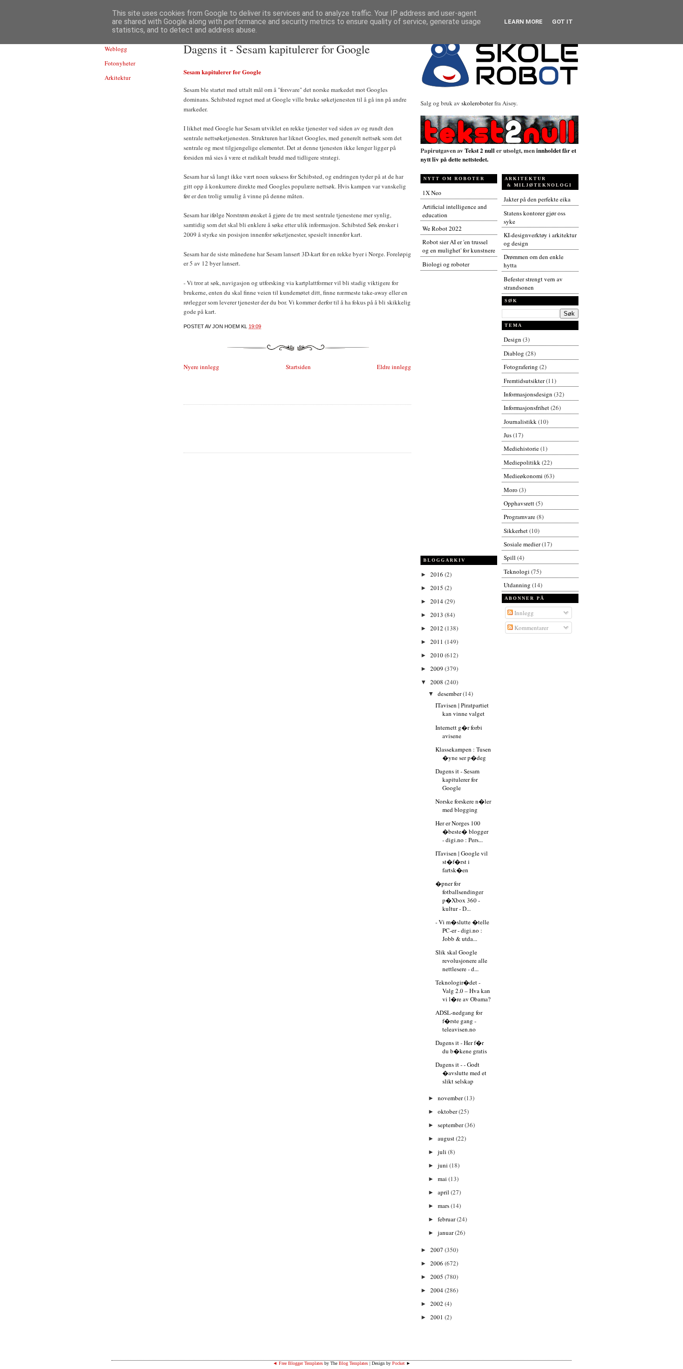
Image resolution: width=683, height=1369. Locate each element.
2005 (437, 1276)
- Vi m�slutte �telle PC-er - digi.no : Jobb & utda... (462, 930)
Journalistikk (520, 421)
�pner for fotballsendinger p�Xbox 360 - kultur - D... (459, 896)
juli (443, 1152)
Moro (511, 490)
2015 (437, 588)
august (447, 1138)
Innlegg (523, 613)
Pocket (398, 1363)
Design (512, 339)
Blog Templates (353, 1363)
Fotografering (521, 367)
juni (443, 1165)
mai (443, 1178)
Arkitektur (118, 77)
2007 (437, 1250)
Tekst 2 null (480, 150)
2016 (437, 574)
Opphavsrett (519, 503)
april (444, 1192)
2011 (437, 641)
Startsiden (298, 367)
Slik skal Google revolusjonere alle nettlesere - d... (461, 960)
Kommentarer (530, 627)
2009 (437, 668)
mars (444, 1205)
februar (447, 1219)
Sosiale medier (522, 544)
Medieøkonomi (523, 476)
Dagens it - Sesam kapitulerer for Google (277, 49)
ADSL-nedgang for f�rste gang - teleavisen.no (458, 1020)
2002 (437, 1303)
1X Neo (431, 192)
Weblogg (116, 49)
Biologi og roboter (445, 264)
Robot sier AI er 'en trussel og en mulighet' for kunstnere (458, 246)
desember (450, 693)
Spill (510, 557)
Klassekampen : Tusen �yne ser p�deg (463, 753)
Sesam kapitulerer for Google (222, 71)
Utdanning (517, 585)
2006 (437, 1263)
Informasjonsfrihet (526, 407)
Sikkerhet (516, 530)
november (451, 1098)
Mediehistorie (521, 448)
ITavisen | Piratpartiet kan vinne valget (462, 709)
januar (446, 1232)
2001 (437, 1317)
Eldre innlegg (394, 367)
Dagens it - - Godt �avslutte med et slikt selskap (460, 1072)
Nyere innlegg (201, 367)
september (451, 1125)
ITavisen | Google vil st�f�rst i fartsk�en (461, 861)
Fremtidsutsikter (524, 380)
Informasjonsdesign (528, 394)
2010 (437, 655)
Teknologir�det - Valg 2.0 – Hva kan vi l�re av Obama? (463, 990)
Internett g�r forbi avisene (458, 731)
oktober (448, 1111)
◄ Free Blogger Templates (298, 1363)
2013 (437, 614)
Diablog (514, 353)
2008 (437, 682)
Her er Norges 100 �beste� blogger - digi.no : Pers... (461, 831)
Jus (508, 435)
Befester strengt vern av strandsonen (533, 283)
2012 (437, 628)
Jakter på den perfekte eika (537, 199)
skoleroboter (477, 103)
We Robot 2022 (442, 228)
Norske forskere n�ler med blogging (463, 805)
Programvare (519, 517)
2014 (437, 601)
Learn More (523, 21)
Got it (562, 21)
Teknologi (517, 571)
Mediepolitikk (522, 462)
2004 (437, 1290)
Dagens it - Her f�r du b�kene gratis (461, 1046)
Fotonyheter (120, 63)
